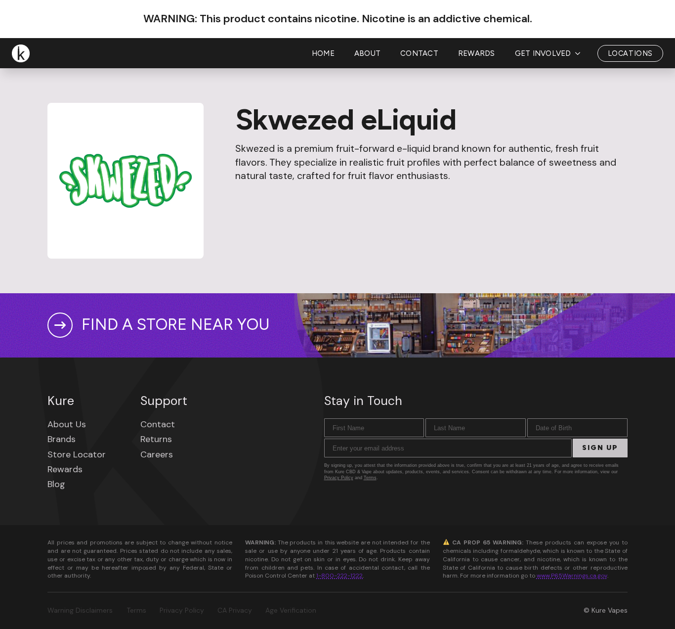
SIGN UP (600, 448)
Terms (370, 477)
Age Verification (290, 610)
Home (323, 53)
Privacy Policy (338, 477)
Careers (156, 454)
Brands (61, 439)
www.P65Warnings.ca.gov (572, 576)
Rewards (476, 53)
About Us (66, 424)
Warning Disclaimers (80, 610)
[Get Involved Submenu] (580, 53)
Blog (56, 484)
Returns (156, 439)
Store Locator (76, 454)
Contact (419, 53)
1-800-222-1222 (339, 576)
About (367, 53)
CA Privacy (234, 610)
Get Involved (543, 53)
